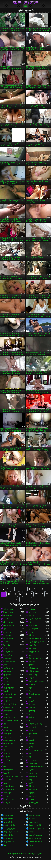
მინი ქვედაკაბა (9, 789)
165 (28, 599)
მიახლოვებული (9, 694)
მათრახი (6, 724)
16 (31, 594)
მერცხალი (7, 730)
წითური (6, 691)
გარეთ (6, 684)
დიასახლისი (33, 734)
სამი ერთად (8, 652)
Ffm (30, 720)
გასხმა (5, 642)
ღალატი (6, 763)
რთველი (6, 796)
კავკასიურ (33, 727)
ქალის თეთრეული (36, 658)
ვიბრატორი (8, 711)
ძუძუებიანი (7, 615)
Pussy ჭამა (7, 734)
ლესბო (6, 681)
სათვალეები (33, 773)
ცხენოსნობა (8, 622)
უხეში (31, 783)
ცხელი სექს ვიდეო (10, 832)
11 (4, 594)
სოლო (31, 678)
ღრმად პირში (34, 671)
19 (47, 594)
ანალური (32, 661)
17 (36, 594)
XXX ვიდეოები (9, 829)
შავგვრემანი (8, 612)
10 (48, 589)
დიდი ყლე (33, 684)
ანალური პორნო (35, 835)
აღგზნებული (8, 668)
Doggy (5, 619)
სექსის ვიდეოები (25, 2)
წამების (6, 773)
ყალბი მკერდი (9, 786)
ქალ (30, 780)
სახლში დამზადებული (37, 724)
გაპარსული (33, 629)
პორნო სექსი (8, 822)
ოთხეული (7, 793)
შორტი (31, 737)
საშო (5, 648)
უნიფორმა (33, 789)
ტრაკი (31, 615)
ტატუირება (33, 701)
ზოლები (6, 645)
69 (4, 750)
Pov (30, 691)
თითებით (7, 671)
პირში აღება (8, 609)
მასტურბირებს (9, 661)
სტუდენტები (33, 760)
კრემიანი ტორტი (9, 704)
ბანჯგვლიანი (34, 652)
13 (14, 594)
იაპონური (32, 645)
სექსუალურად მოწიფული (37, 642)
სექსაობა (32, 612)
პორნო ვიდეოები (35, 842)
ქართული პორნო (35, 825)
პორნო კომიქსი (9, 825)
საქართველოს (9, 799)
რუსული (6, 766)
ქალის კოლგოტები (10, 776)
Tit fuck (31, 799)
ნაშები (31, 635)
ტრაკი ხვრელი (9, 740)
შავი (30, 688)
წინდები (6, 803)
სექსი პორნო (8, 819)
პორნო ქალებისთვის (37, 829)
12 (9, 594)
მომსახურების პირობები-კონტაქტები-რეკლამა (25, 853)
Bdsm (5, 714)
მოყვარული (33, 675)
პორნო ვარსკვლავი (36, 681)
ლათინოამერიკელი (36, 766)
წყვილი (32, 704)
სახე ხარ (6, 757)
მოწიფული (33, 776)
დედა (5, 727)
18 (42, 594)
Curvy (31, 730)
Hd (30, 622)
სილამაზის (33, 648)
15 (25, 594)
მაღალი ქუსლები (35, 750)
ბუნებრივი (7, 675)
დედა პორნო (8, 842)
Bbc (30, 698)
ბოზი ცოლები (8, 707)
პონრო (31, 845)
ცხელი (31, 655)
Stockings (7, 658)
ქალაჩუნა (7, 780)
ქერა (5, 629)
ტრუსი (31, 665)
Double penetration (10, 760)
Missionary (33, 625)
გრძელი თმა (8, 770)
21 (22, 599)
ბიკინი (31, 770)
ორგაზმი (6, 747)
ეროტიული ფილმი (10, 720)
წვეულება (32, 793)
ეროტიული (33, 796)
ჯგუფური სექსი (9, 717)
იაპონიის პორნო (35, 838)
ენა (30, 753)
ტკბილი (6, 678)
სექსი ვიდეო (33, 822)
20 (17, 599)
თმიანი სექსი (8, 835)
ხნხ (4, 845)
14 (20, 594)
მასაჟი (31, 786)
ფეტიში (6, 783)
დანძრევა (32, 711)
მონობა (31, 717)
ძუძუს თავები (8, 743)
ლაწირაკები (8, 638)
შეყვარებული (8, 688)
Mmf (30, 714)
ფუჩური (32, 609)
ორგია (31, 743)
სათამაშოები (8, 655)
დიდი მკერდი (8, 625)
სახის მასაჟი (33, 668)
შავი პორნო (8, 815)
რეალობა (7, 737)
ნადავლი (7, 635)
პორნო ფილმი (34, 815)
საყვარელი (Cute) (36, 638)
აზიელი (32, 632)
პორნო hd (32, 832)
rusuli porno (33, 819)
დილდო (6, 701)
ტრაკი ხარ (7, 698)
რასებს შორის (34, 694)
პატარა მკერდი (35, 619)
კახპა (5, 665)
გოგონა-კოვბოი (9, 632)
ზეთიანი (32, 740)
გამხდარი (32, 707)
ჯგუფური (6, 753)
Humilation (33, 763)
